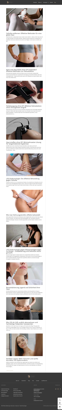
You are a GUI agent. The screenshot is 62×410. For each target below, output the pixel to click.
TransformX (3, 394)
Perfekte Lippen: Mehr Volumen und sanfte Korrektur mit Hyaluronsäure (22, 359)
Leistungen (45, 2)
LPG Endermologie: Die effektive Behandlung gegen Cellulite (22, 179)
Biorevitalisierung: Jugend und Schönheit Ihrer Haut (23, 288)
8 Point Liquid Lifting (17, 390)
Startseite (35, 2)
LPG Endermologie (4, 390)
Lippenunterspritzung (5, 388)
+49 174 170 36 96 (37, 396)
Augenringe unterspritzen (18, 392)
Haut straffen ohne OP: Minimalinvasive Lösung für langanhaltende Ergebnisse (23, 143)
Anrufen (60, 400)
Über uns (40, 2)
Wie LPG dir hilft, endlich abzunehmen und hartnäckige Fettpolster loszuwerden (22, 323)
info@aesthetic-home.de (38, 400)
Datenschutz (12, 405)
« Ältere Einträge (9, 370)
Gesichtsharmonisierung (17, 394)
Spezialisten (24, 380)
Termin (60, 408)
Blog (55, 2)
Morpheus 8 (15, 388)
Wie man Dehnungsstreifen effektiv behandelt (23, 215)
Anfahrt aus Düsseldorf (38, 392)
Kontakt (51, 2)
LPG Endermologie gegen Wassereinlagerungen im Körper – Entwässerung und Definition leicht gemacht (23, 251)
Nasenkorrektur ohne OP (17, 395)
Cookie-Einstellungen (23, 405)
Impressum (17, 405)
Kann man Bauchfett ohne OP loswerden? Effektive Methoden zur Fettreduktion (21, 70)
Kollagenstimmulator (5, 395)
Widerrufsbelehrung (6, 405)
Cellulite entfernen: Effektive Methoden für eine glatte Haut (23, 34)
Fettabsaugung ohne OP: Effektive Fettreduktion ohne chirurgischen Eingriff (23, 107)
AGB (2, 405)
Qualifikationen (44, 380)
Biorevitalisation (4, 392)
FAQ (33, 380)
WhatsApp (59, 404)
